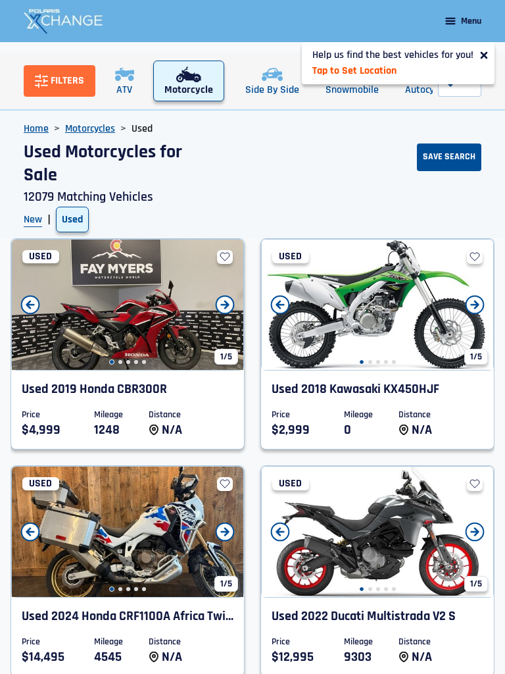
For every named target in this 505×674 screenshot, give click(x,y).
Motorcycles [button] (90, 129)
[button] (111, 362)
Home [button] (36, 129)
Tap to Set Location (354, 71)
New (33, 219)
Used (72, 219)
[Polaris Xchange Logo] (63, 21)
